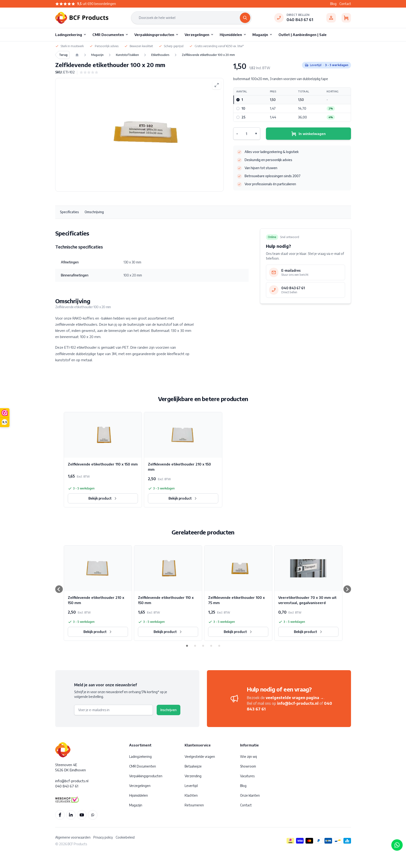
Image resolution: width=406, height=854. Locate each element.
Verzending (193, 776)
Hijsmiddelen (138, 795)
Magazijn (135, 805)
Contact (345, 4)
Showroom (248, 766)
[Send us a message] (397, 845)
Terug (63, 55)
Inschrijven (168, 710)
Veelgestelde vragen (200, 757)
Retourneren (194, 805)
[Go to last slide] (59, 589)
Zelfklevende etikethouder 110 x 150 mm (103, 464)
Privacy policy (103, 837)
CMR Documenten (142, 766)
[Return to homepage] (77, 55)
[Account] (331, 18)
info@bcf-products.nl (298, 703)
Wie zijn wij (248, 757)
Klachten (191, 795)
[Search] (245, 18)
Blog (333, 4)
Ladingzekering (140, 757)
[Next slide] (347, 589)
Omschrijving (94, 212)
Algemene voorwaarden (73, 837)
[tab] (187, 646)
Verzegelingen (140, 786)
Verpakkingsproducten (145, 776)
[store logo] (81, 18)
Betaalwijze (193, 766)
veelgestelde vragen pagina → (295, 697)
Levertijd (191, 786)
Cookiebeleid (125, 837)
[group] (88, 72)
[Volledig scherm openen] (216, 85)
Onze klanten (250, 795)
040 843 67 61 (300, 19)
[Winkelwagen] (346, 18)
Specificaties (69, 212)
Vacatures (247, 776)
